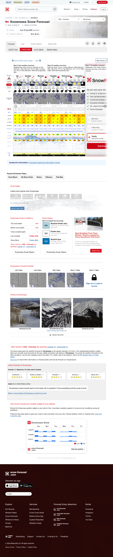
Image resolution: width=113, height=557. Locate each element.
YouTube (88, 519)
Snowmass (34, 18)
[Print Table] (104, 43)
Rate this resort (14, 397)
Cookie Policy (32, 547)
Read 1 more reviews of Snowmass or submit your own (27, 393)
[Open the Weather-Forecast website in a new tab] (35, 2)
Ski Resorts (9, 509)
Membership (34, 509)
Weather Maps (52, 49)
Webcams (49, 177)
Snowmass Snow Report (24, 252)
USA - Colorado (21, 18)
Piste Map (59, 177)
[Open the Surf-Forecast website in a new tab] (8, 2)
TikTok (88, 516)
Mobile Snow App (36, 516)
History (39, 177)
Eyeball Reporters (36, 519)
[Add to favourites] (87, 43)
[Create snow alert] (93, 43)
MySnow (8, 526)
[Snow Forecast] (7, 9)
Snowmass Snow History (56, 252)
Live (22, 44)
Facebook (89, 509)
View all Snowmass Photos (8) (56, 331)
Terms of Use (9, 547)
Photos (85, 9)
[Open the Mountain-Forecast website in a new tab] (18, 2)
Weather (67, 9)
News (76, 9)
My (94, 9)
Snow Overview (11, 516)
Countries (8, 18)
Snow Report (12, 177)
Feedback (64, 536)
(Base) (39, 49)
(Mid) (26, 49)
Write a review (27, 397)
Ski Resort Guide (27, 177)
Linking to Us (52, 536)
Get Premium (102, 2)
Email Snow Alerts (36, 512)
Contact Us (40, 536)
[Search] (55, 9)
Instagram (89, 512)
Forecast (11, 44)
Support (30, 536)
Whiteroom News (12, 519)
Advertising (20, 536)
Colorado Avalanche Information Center (44, 162)
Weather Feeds (35, 523)
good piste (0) (31, 246)
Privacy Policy (21, 547)
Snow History (36, 44)
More (9, 99)
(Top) (13, 49)
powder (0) (21, 246)
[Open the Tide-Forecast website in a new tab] (27, 2)
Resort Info (52, 44)
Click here (13, 360)
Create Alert (33, 240)
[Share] (98, 43)
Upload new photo (58, 335)
